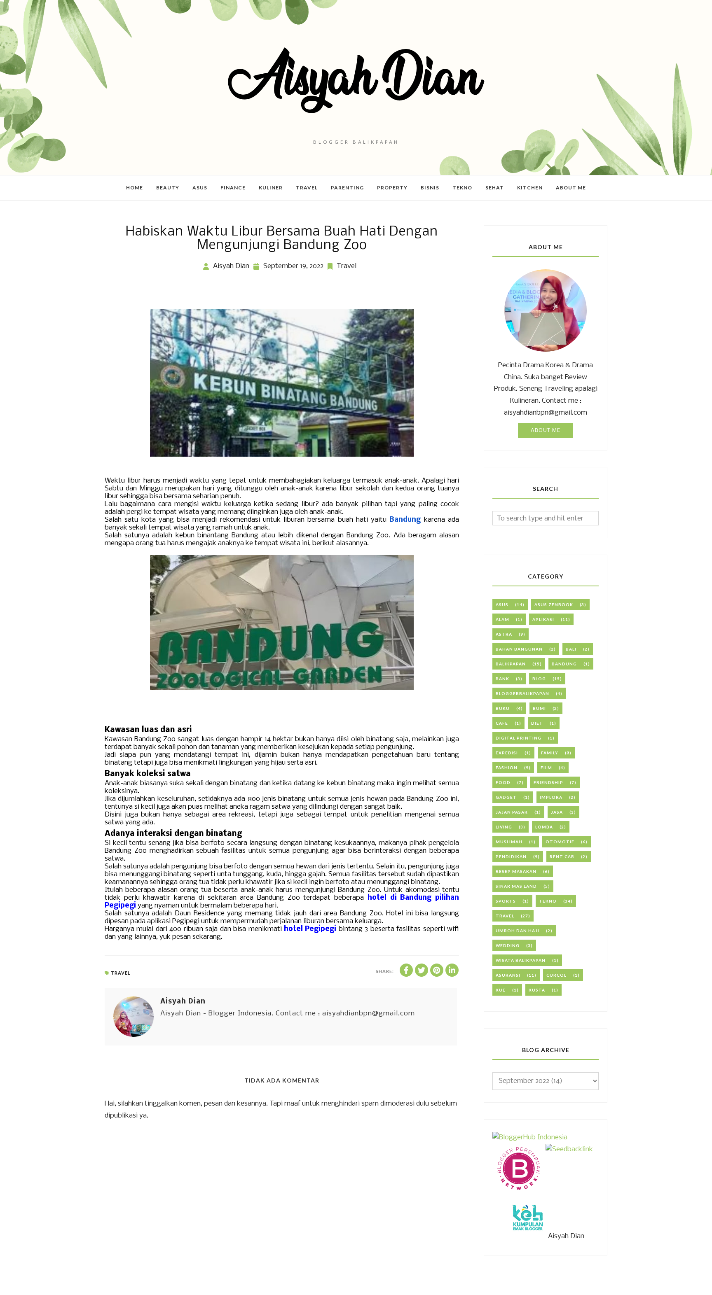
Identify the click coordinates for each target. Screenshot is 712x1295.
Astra (504, 634)
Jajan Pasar (512, 812)
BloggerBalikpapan (522, 693)
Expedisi (507, 752)
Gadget (506, 797)
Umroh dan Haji (517, 930)
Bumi (539, 708)
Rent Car (562, 856)
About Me (545, 430)
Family (549, 752)
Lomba (544, 826)
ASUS (502, 604)
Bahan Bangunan (519, 648)
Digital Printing (518, 737)
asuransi (508, 975)
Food (503, 782)
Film (546, 767)
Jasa (557, 812)
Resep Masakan (516, 871)
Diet (537, 723)
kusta (537, 989)
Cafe (502, 723)
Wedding (508, 945)
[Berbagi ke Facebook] (406, 970)
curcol (556, 975)
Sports (506, 900)
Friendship (548, 782)
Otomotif (560, 841)
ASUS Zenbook (553, 604)
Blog (539, 678)
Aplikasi (543, 619)
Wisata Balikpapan (521, 960)
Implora (551, 797)
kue (501, 989)
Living (504, 826)
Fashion (507, 767)
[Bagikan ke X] (421, 970)
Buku (503, 708)
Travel (346, 266)
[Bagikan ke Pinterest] (436, 970)
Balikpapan (511, 663)
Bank (502, 678)
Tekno (548, 900)
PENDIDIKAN (511, 856)
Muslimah (509, 841)
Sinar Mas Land (516, 886)
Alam (502, 619)
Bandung (564, 663)
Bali (571, 648)
